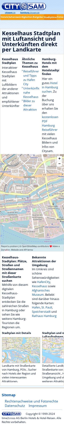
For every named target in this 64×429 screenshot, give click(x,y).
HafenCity (43, 282)
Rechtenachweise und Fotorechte (31, 401)
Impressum (38, 405)
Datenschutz (15, 405)
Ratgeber (38, 17)
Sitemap (8, 395)
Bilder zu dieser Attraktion (30, 105)
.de (10, 12)
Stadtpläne (50, 17)
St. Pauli (46, 307)
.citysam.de (29, 12)
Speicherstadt (41, 312)
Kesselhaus (39, 286)
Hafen (36, 307)
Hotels (4, 17)
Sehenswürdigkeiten (21, 17)
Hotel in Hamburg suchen (50, 87)
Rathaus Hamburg (44, 316)
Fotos (60, 17)
